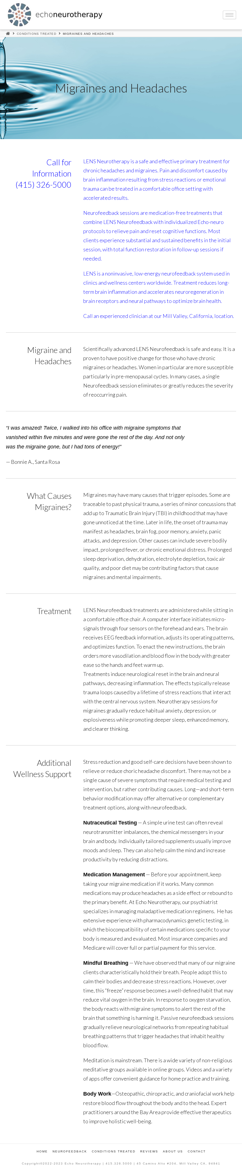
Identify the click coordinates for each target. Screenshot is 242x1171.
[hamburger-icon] (229, 15)
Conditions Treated (36, 33)
